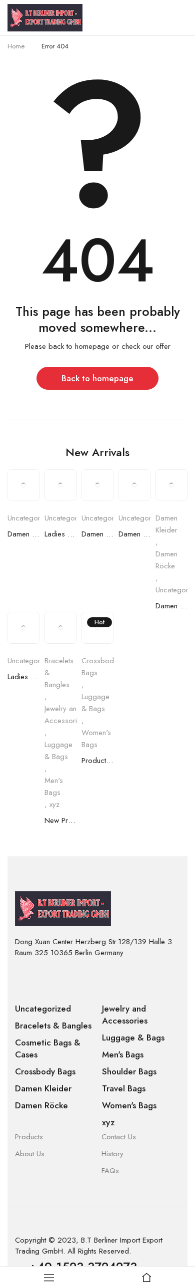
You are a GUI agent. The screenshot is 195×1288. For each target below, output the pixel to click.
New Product (60, 820)
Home (16, 46)
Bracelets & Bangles (59, 672)
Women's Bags (96, 738)
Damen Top (98, 533)
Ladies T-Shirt (24, 676)
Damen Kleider (24, 533)
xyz (55, 804)
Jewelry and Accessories (64, 714)
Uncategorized (31, 518)
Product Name (98, 760)
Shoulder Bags (129, 1071)
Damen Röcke (167, 559)
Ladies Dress (60, 533)
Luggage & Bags (58, 750)
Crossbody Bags (100, 666)
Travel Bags (124, 1088)
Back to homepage (98, 378)
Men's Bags (53, 786)
